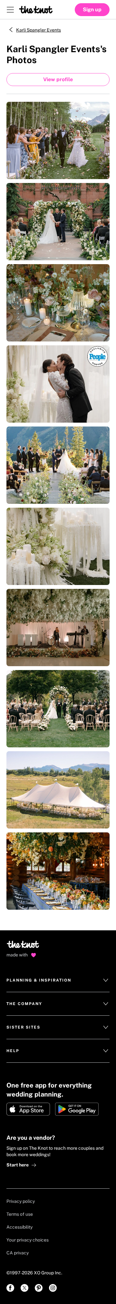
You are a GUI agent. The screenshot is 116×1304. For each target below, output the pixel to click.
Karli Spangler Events (38, 30)
